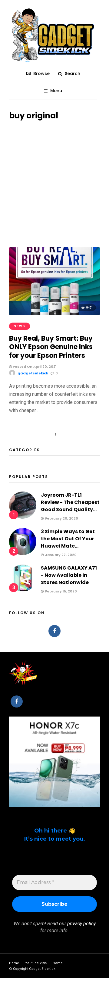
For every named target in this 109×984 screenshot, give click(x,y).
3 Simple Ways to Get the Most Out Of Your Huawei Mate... (68, 538)
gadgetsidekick (33, 373)
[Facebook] (54, 631)
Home (14, 963)
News (19, 326)
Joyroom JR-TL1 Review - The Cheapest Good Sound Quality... (70, 502)
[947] (54, 314)
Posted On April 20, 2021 (34, 366)
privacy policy (81, 923)
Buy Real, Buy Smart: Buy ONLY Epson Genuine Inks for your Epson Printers (51, 347)
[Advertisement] (54, 181)
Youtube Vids (36, 963)
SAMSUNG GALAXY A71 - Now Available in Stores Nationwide (69, 575)
